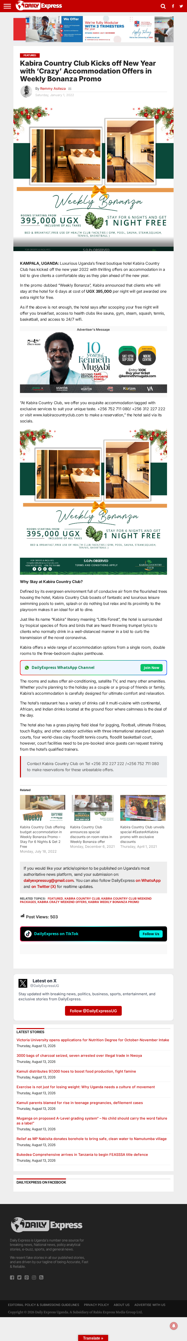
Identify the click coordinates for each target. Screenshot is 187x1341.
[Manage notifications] (174, 1326)
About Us (122, 1305)
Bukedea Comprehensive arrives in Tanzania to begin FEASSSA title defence (82, 1154)
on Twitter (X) (44, 886)
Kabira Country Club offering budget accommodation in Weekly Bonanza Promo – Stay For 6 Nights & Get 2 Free (42, 836)
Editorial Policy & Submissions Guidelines (43, 1305)
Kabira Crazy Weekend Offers (62, 902)
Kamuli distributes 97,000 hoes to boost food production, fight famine (76, 1071)
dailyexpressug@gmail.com (48, 880)
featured (55, 898)
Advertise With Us (149, 1305)
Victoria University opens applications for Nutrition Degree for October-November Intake (93, 1040)
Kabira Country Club (82, 898)
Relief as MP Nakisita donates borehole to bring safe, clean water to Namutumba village (92, 1139)
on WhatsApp (148, 880)
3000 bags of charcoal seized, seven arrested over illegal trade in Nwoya (79, 1055)
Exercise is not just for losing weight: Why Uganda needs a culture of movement (86, 1087)
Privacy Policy (96, 1305)
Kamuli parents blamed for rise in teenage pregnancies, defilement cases (80, 1103)
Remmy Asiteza (53, 88)
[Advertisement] (137, 1246)
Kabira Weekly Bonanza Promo (113, 902)
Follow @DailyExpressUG (93, 1010)
